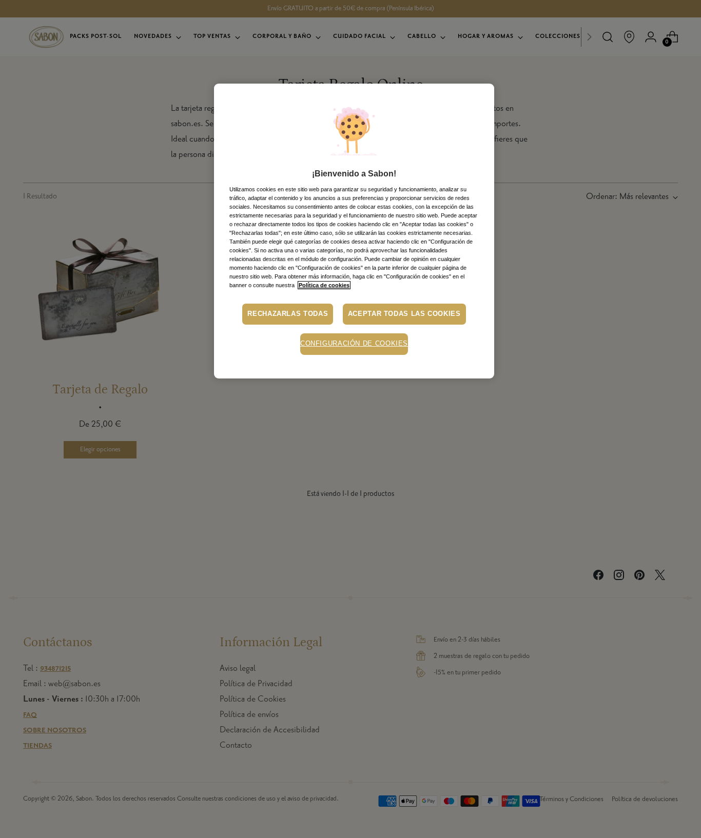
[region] (354, 231)
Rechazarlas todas (287, 313)
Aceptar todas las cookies (404, 313)
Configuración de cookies (354, 343)
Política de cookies (324, 285)
